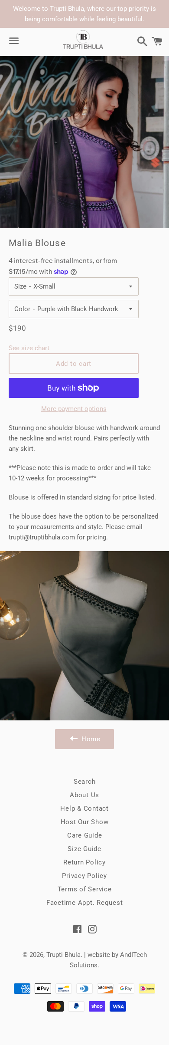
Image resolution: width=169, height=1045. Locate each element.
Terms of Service (85, 889)
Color (22, 309)
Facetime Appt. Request (84, 903)
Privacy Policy (84, 876)
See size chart (29, 348)
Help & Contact (84, 808)
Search (85, 781)
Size (20, 286)
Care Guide (84, 835)
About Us (84, 795)
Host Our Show (85, 822)
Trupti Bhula (63, 955)
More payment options (74, 409)
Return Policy (84, 862)
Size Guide (84, 849)
